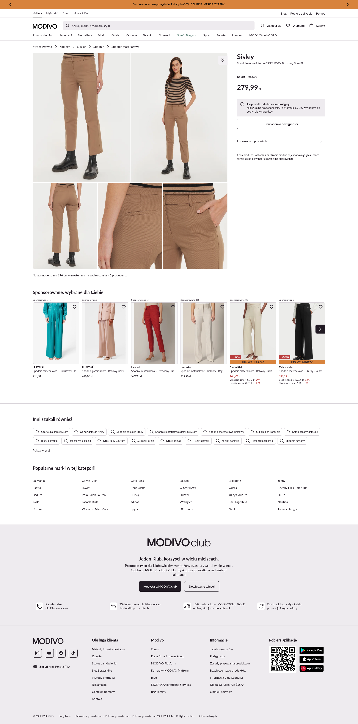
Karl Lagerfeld (238, 502)
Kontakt (97, 698)
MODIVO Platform (163, 663)
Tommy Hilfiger (287, 509)
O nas (155, 649)
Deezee (184, 480)
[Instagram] (37, 653)
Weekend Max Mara (95, 509)
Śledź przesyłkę (102, 670)
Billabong (235, 480)
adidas (135, 502)
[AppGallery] (311, 668)
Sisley (245, 56)
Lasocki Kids (90, 502)
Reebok (37, 509)
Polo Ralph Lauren (94, 494)
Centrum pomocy (103, 691)
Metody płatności (103, 677)
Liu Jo (281, 494)
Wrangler (186, 502)
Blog (284, 13)
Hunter (184, 494)
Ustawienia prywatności (88, 716)
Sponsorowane (40, 299)
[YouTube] (49, 653)
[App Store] (311, 659)
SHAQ (135, 494)
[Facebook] (61, 653)
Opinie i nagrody (221, 691)
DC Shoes (186, 509)
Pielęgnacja (217, 656)
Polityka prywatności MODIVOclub (152, 716)
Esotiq (37, 487)
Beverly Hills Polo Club (292, 487)
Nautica (283, 502)
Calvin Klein (90, 480)
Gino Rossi (138, 480)
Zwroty (97, 656)
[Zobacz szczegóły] (320, 141)
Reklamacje (99, 684)
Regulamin (65, 716)
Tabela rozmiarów (221, 649)
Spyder (135, 509)
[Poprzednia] (10, 4)
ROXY (86, 487)
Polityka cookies (185, 716)
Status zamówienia (104, 663)
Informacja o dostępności (226, 677)
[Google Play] (311, 650)
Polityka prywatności (117, 716)
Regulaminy (158, 691)
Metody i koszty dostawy (108, 649)
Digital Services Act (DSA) (227, 684)
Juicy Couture (238, 494)
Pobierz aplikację (301, 13)
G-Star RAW (188, 487)
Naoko (233, 509)
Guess (233, 487)
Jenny (281, 480)
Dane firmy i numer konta (167, 656)
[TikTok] (73, 653)
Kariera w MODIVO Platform (170, 670)
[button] (81, 117)
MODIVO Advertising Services (171, 684)
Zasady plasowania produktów (230, 663)
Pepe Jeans (138, 487)
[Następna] (347, 4)
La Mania (39, 480)
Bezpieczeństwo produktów (228, 670)
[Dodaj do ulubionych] (223, 60)
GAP (36, 502)
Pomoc (320, 13)
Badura (37, 494)
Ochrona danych (207, 716)
